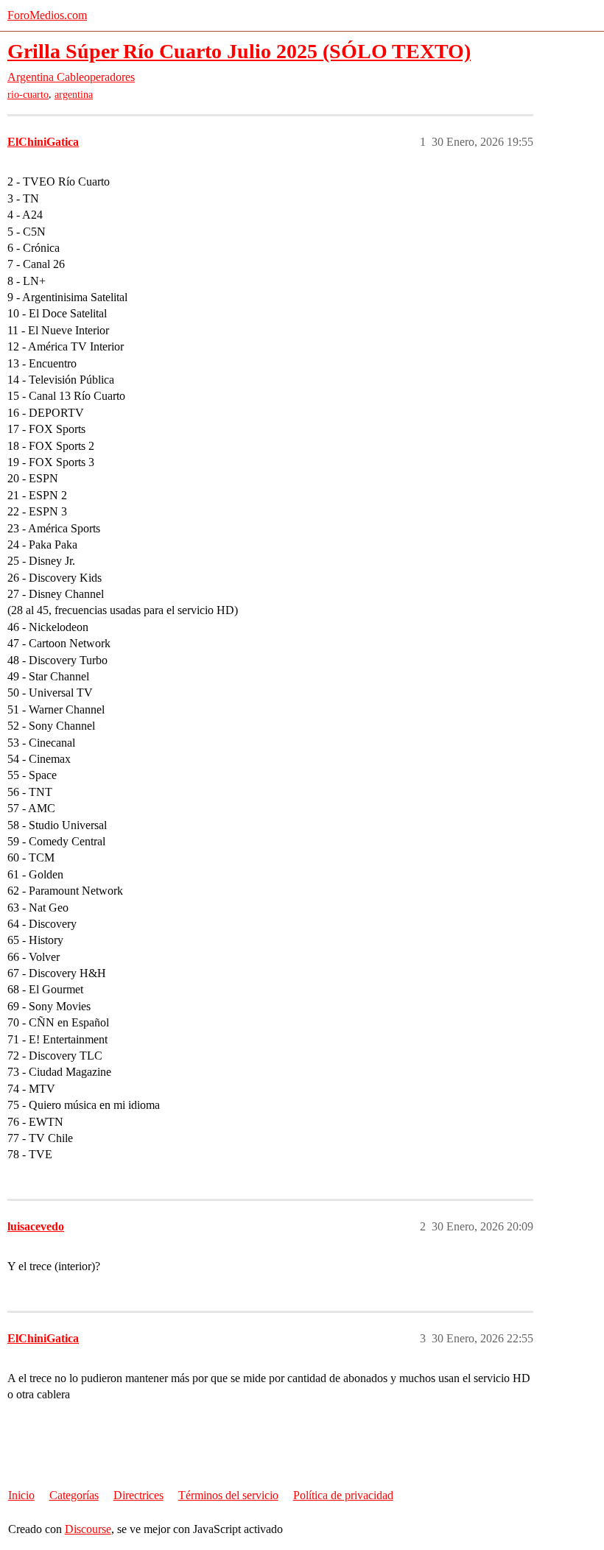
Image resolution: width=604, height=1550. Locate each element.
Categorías (74, 1495)
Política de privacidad (343, 1495)
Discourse (88, 1529)
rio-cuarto (28, 94)
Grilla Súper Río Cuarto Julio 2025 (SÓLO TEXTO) (239, 51)
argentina (74, 94)
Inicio (21, 1495)
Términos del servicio (228, 1495)
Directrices (138, 1495)
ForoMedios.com (47, 15)
